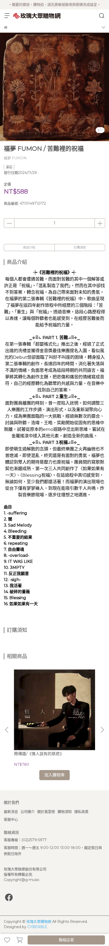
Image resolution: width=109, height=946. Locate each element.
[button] (102, 730)
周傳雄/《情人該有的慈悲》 (39, 753)
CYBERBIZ (37, 927)
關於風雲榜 (46, 811)
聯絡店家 (66, 939)
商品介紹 (29, 247)
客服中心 (11, 819)
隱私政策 (81, 811)
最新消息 (11, 811)
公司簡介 (28, 811)
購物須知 (65, 811)
